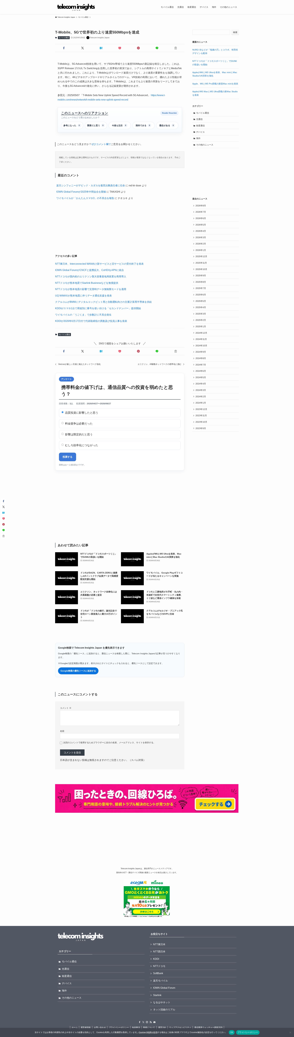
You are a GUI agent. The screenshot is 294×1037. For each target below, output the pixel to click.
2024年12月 (201, 333)
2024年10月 (201, 345)
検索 (235, 32)
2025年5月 (201, 301)
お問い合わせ (100, 1027)
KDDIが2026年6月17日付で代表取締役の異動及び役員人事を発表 (91, 321)
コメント (65, 708)
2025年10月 (201, 269)
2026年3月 (201, 237)
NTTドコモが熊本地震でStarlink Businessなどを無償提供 (86, 283)
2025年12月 (201, 256)
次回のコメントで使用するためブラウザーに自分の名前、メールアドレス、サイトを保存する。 (109, 742)
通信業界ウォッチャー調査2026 (208, 1027)
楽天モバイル (160, 980)
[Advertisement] (119, 227)
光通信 (199, 119)
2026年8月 (201, 205)
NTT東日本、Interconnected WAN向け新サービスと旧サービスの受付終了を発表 (99, 264)
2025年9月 (201, 275)
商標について (149, 1027)
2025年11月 (201, 263)
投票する (67, 457)
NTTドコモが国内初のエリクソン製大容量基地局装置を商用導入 (90, 276)
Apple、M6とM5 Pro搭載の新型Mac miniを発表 (215, 83)
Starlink (157, 995)
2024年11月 (201, 339)
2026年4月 (201, 231)
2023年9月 (201, 428)
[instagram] (147, 1022)
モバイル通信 (64, 38)
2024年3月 (201, 390)
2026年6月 (201, 218)
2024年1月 (201, 403)
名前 (62, 731)
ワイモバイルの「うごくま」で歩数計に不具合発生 (83, 314)
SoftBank (158, 973)
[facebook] (139, 1022)
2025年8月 (201, 282)
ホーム (75, 1027)
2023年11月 (201, 415)
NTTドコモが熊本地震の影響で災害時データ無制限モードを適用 (90, 289)
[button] (64, 48)
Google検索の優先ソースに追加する (78, 671)
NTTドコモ (159, 966)
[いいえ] (290, 1032)
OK (231, 1032)
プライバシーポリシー (119, 1027)
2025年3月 (201, 314)
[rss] (150, 1022)
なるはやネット (161, 1002)
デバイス (200, 132)
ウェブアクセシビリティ (180, 1027)
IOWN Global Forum (164, 988)
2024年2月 (201, 396)
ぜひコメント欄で (101, 144)
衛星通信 (200, 125)
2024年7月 (201, 364)
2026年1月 (201, 250)
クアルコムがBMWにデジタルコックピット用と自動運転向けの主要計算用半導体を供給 (103, 302)
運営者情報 (86, 1027)
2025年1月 (201, 326)
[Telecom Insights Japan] (76, 7)
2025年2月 (201, 320)
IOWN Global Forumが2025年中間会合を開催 (81, 191)
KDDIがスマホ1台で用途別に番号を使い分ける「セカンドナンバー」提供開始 (98, 308)
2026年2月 (201, 243)
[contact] (154, 1022)
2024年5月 (201, 377)
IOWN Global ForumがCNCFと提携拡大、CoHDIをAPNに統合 (89, 270)
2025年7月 (201, 288)
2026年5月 (201, 224)
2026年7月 (201, 212)
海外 (198, 138)
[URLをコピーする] (175, 48)
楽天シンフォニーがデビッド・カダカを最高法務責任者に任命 (90, 185)
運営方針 (162, 1027)
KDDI (156, 959)
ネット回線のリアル (164, 1009)
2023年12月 (201, 409)
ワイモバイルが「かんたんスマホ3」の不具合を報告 (85, 198)
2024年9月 (201, 352)
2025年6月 (201, 294)
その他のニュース (204, 144)
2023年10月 (201, 422)
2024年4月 (201, 383)
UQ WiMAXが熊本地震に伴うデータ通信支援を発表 (83, 295)
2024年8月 (201, 358)
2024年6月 (201, 371)
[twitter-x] (143, 1022)
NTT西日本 (159, 951)
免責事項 (136, 1027)
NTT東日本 (159, 944)
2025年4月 (201, 307)
